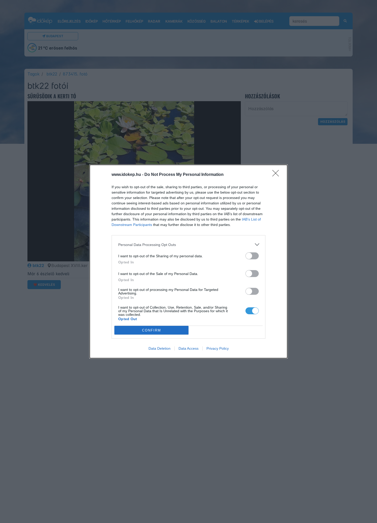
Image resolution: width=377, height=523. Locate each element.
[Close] (277, 175)
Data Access (188, 348)
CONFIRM (151, 330)
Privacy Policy (217, 348)
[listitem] (188, 244)
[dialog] (188, 261)
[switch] (252, 255)
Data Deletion (159, 348)
